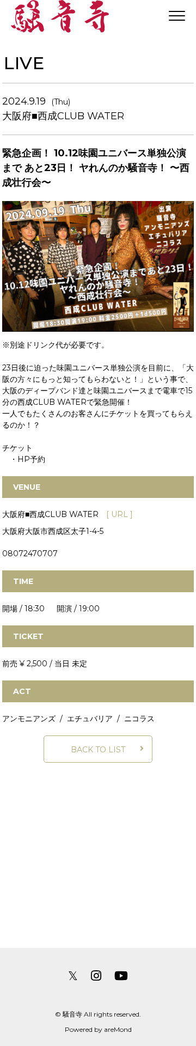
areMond (118, 1029)
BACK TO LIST (98, 750)
